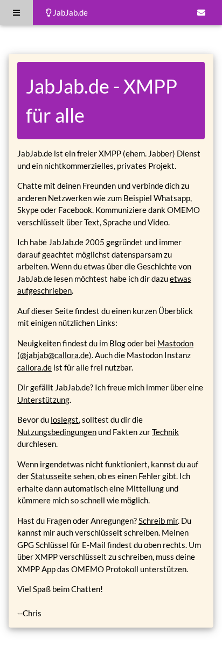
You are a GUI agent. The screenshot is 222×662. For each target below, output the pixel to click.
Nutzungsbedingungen (56, 432)
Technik (165, 432)
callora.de (34, 367)
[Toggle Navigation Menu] (16, 12)
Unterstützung (43, 399)
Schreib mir (158, 520)
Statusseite (51, 476)
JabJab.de (69, 12)
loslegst (65, 419)
